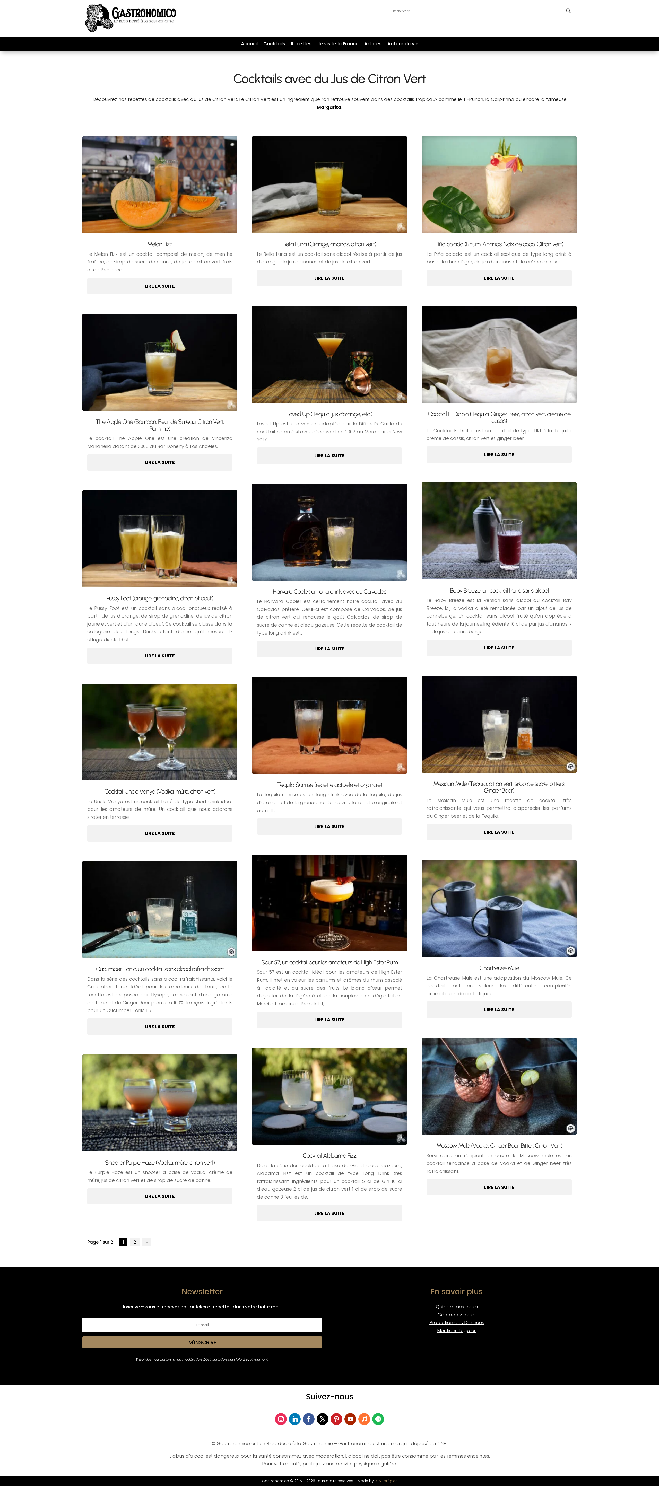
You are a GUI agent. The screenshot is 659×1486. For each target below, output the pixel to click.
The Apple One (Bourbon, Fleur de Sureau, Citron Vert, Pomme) (160, 425)
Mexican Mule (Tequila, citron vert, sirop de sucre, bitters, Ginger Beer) (499, 787)
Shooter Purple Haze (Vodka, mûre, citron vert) (160, 1162)
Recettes (301, 44)
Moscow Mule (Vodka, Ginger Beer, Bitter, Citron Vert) (499, 1145)
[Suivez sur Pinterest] (336, 1419)
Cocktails (274, 44)
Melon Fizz (159, 244)
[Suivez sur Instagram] (281, 1419)
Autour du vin (402, 44)
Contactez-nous (457, 1315)
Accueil (249, 44)
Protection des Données (456, 1322)
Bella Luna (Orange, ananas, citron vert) (329, 244)
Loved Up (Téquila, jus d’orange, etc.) (329, 414)
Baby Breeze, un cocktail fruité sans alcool (499, 590)
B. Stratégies (386, 1480)
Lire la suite (160, 286)
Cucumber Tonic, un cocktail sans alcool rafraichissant (160, 969)
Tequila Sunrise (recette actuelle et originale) (329, 784)
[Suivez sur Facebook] (309, 1419)
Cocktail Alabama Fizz (329, 1155)
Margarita (329, 107)
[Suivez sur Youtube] (350, 1419)
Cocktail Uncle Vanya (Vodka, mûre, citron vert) (159, 791)
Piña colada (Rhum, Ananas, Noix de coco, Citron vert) (499, 244)
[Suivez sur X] (322, 1419)
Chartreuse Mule (499, 968)
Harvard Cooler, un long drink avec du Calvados (329, 591)
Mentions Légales (456, 1330)
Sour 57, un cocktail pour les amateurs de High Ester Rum (329, 962)
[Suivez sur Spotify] (378, 1419)
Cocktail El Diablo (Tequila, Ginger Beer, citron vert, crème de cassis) (499, 417)
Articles (373, 44)
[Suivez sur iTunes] (364, 1419)
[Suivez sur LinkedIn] (295, 1419)
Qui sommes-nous (457, 1307)
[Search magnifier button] (568, 10)
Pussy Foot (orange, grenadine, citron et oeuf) (160, 598)
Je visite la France (338, 44)
